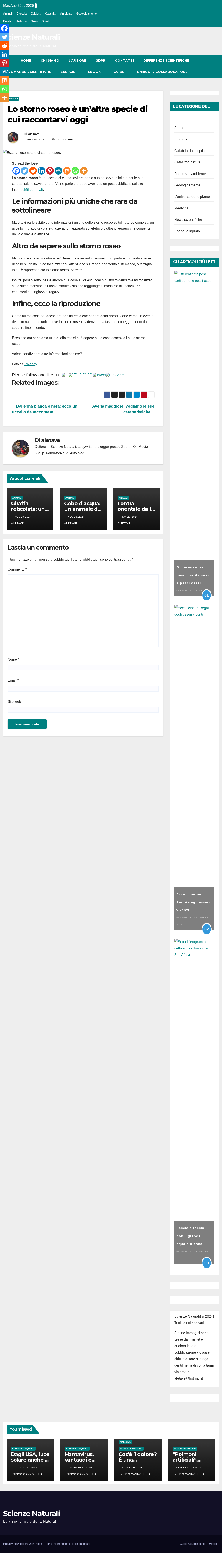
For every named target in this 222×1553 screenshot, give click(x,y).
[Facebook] (16, 171)
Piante (7, 21)
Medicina (21, 21)
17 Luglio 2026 (26, 1467)
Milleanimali (33, 189)
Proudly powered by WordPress (23, 1543)
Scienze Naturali (31, 37)
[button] (207, 66)
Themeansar (82, 1543)
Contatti (124, 60)
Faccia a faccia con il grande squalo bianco (190, 1236)
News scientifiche (188, 220)
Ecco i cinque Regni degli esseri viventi (193, 902)
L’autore (77, 60)
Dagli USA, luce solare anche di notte (30, 1459)
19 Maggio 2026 (80, 1467)
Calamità (50, 13)
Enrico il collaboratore (162, 72)
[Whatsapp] (75, 171)
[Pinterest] (50, 171)
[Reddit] (33, 171)
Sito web (14, 701)
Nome (13, 659)
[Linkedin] (41, 171)
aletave (33, 134)
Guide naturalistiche (192, 1543)
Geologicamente (86, 13)
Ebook (95, 72)
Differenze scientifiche (166, 60)
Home (26, 60)
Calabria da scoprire (190, 151)
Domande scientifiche (29, 72)
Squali (46, 21)
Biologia (22, 13)
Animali (8, 13)
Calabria (36, 13)
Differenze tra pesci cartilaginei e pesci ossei (192, 575)
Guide (119, 72)
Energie (68, 72)
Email (13, 680)
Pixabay (30, 364)
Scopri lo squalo (187, 231)
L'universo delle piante (192, 197)
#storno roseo (62, 139)
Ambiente (66, 13)
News (34, 21)
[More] (84, 171)
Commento (17, 569)
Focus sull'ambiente (190, 174)
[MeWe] (58, 171)
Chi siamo (50, 60)
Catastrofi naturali (188, 162)
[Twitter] (24, 171)
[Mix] (67, 171)
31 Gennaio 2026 (189, 1467)
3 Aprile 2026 (133, 1467)
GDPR (100, 60)
